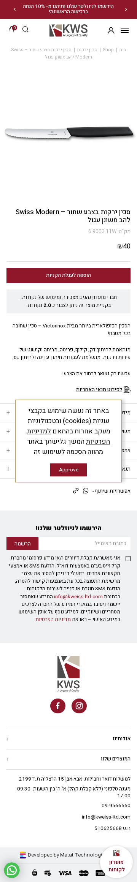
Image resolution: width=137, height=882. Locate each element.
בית (122, 49)
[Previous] (126, 9)
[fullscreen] (68, 133)
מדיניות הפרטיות (53, 619)
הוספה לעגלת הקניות (68, 275)
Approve (68, 470)
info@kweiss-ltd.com (78, 597)
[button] (25, 30)
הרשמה (111, 30)
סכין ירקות (87, 49)
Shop (108, 49)
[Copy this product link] (76, 491)
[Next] (15, 9)
